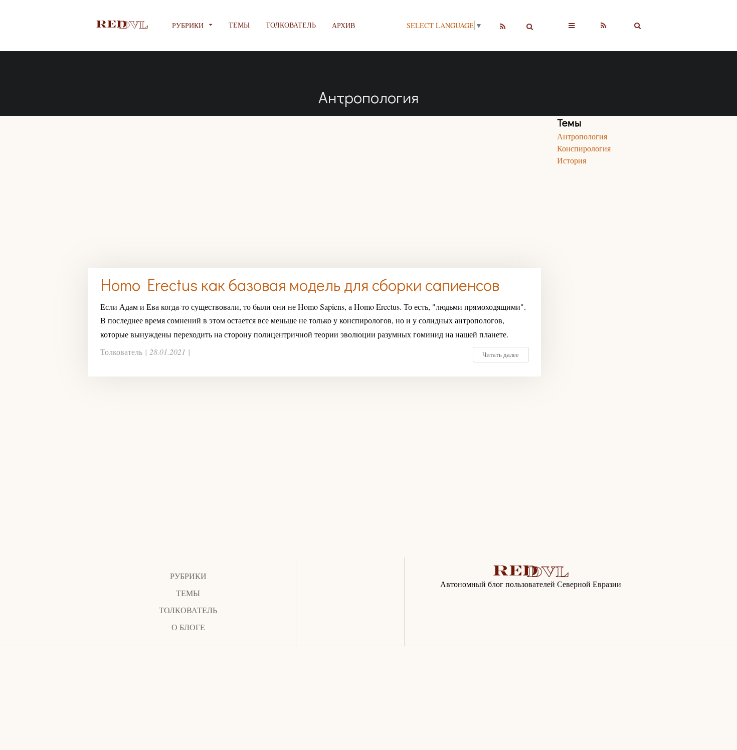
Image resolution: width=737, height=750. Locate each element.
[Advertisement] (314, 186)
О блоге (188, 627)
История (571, 160)
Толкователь (291, 25)
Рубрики (188, 576)
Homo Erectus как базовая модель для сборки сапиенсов (299, 284)
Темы (239, 25)
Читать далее (500, 354)
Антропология (582, 136)
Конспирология (584, 148)
